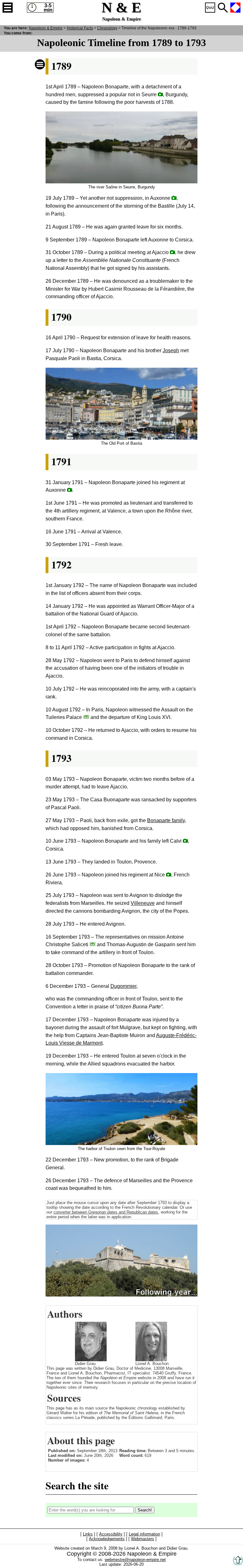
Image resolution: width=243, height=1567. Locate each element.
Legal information (144, 1534)
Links (88, 1534)
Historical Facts (80, 28)
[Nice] (168, 874)
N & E (46, 28)
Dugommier (123, 986)
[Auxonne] (174, 198)
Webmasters (142, 1539)
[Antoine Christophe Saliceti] (93, 944)
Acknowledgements (107, 1539)
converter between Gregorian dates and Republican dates (105, 1212)
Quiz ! (210, 8)
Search (223, 8)
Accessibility (110, 1534)
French (235, 8)
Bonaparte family (166, 820)
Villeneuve (143, 903)
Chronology (107, 28)
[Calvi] (185, 841)
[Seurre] (160, 94)
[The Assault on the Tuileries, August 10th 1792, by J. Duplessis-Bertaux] (86, 717)
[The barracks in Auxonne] (69, 490)
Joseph (171, 350)
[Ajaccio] (172, 252)
